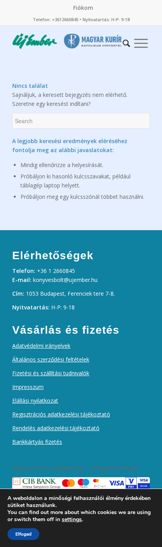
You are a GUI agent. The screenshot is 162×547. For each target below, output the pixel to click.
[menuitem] (83, 8)
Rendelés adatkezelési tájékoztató (55, 428)
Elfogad (23, 534)
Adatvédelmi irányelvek (41, 345)
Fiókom (83, 7)
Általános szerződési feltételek (50, 359)
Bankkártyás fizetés (37, 441)
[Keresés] (126, 41)
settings (72, 519)
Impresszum (28, 387)
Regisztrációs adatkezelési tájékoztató (61, 414)
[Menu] (141, 41)
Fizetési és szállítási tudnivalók (50, 373)
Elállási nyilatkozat (35, 400)
